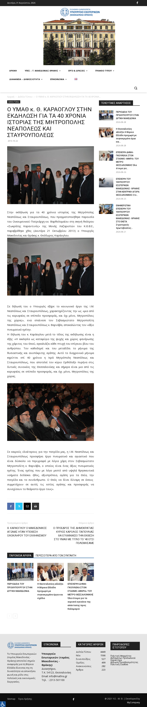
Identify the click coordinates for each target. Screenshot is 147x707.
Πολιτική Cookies (119, 664)
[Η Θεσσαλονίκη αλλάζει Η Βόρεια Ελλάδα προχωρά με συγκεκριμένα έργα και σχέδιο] (50, 572)
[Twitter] (19, 506)
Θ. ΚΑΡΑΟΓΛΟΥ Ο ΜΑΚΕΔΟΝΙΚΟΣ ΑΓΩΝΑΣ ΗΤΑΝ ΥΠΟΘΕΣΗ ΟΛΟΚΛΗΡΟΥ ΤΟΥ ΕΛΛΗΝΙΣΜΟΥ (27, 531)
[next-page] (15, 616)
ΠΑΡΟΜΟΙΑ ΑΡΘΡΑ (20, 555)
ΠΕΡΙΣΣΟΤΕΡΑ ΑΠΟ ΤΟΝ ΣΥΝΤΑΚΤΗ (56, 555)
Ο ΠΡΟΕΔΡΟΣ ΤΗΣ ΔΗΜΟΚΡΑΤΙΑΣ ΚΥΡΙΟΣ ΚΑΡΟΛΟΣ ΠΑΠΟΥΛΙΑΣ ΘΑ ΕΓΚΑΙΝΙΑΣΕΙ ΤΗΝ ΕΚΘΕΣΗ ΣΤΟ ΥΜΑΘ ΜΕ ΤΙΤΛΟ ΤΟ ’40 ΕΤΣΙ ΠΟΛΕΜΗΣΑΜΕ (73, 535)
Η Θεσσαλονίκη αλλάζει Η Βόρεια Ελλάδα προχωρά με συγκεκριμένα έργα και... (126, 135)
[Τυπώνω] (35, 506)
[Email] (27, 506)
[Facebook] (137, 3)
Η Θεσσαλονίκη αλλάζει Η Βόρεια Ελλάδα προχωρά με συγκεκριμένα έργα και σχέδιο (50, 591)
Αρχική (10, 96)
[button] (135, 88)
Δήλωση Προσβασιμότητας (124, 662)
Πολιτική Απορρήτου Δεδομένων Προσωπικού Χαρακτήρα (123, 658)
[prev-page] (9, 616)
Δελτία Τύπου (25, 96)
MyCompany (133, 702)
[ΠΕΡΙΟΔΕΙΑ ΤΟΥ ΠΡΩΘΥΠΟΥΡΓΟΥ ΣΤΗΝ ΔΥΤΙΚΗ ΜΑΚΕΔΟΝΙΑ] (20, 572)
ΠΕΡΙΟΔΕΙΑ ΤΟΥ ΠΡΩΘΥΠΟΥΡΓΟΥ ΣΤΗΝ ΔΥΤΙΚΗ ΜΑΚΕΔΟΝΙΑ (19, 587)
